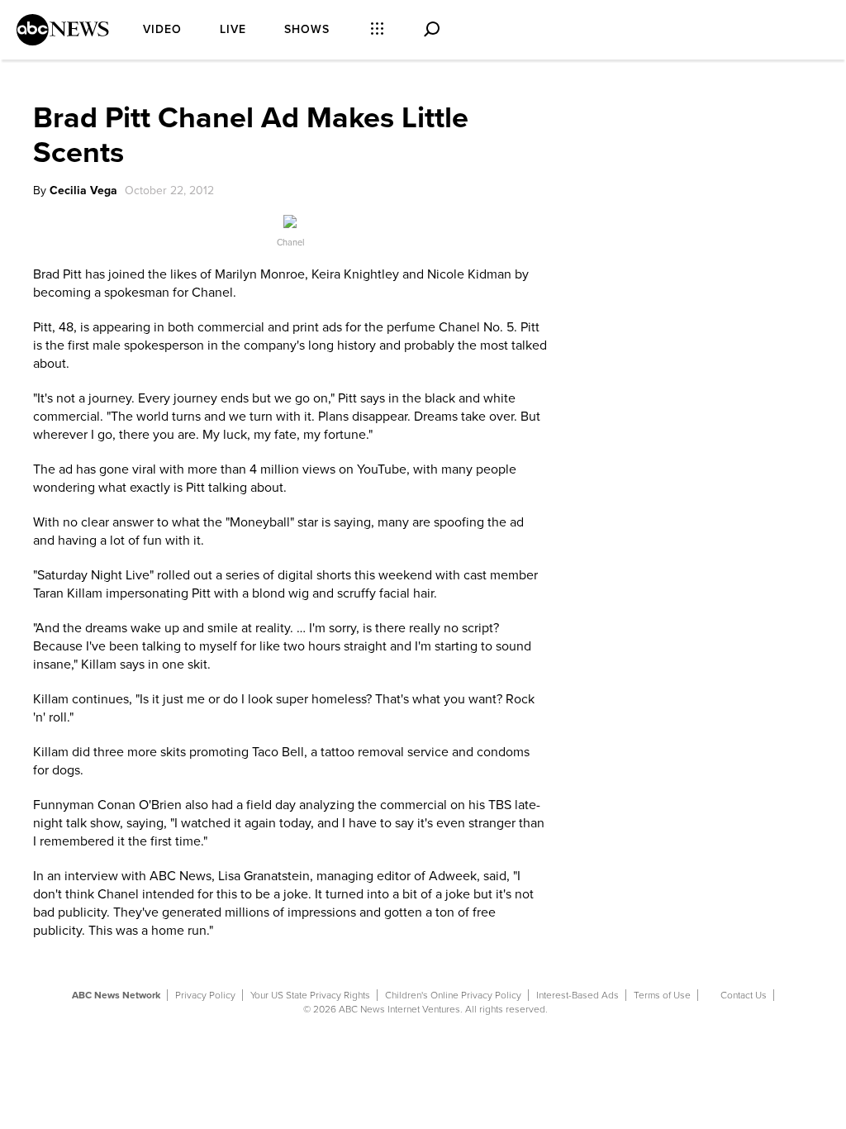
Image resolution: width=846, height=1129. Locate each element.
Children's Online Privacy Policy (453, 995)
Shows (307, 29)
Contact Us (743, 995)
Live (233, 29)
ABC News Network (116, 995)
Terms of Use (662, 995)
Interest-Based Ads (577, 995)
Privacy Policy (205, 995)
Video (162, 29)
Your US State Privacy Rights (310, 995)
